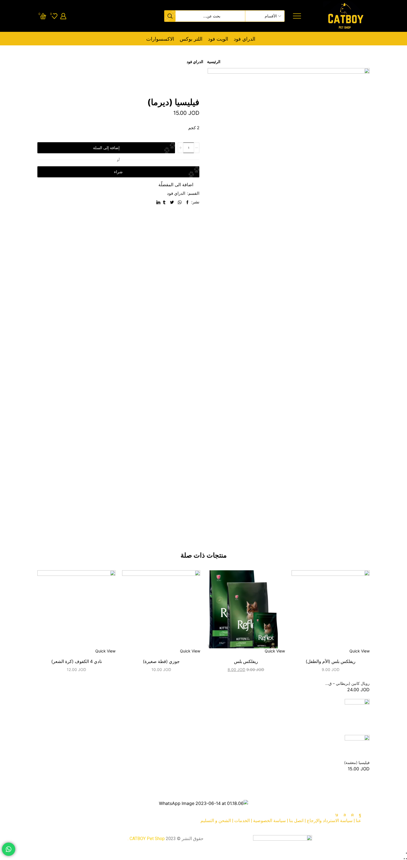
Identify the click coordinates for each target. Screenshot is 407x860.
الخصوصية (262, 820)
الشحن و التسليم (215, 820)
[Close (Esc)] (406, 853)
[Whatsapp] (344, 815)
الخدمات (242, 820)
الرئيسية (213, 61)
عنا (358, 820)
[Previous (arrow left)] (406, 858)
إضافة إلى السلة (106, 147)
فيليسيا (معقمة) (357, 762)
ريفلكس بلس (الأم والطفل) (331, 661)
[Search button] (170, 16)
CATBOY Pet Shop (147, 838)
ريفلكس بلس (246, 661)
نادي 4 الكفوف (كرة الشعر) (76, 661)
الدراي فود (244, 39)
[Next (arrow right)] (404, 858)
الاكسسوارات (160, 39)
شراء (118, 171)
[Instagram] (352, 815)
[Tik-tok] (336, 815)
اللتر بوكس (191, 39)
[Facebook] (360, 815)
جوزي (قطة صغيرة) (161, 661)
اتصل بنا (296, 820)
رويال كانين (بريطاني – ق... (347, 683)
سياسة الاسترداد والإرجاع (329, 820)
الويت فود (218, 39)
